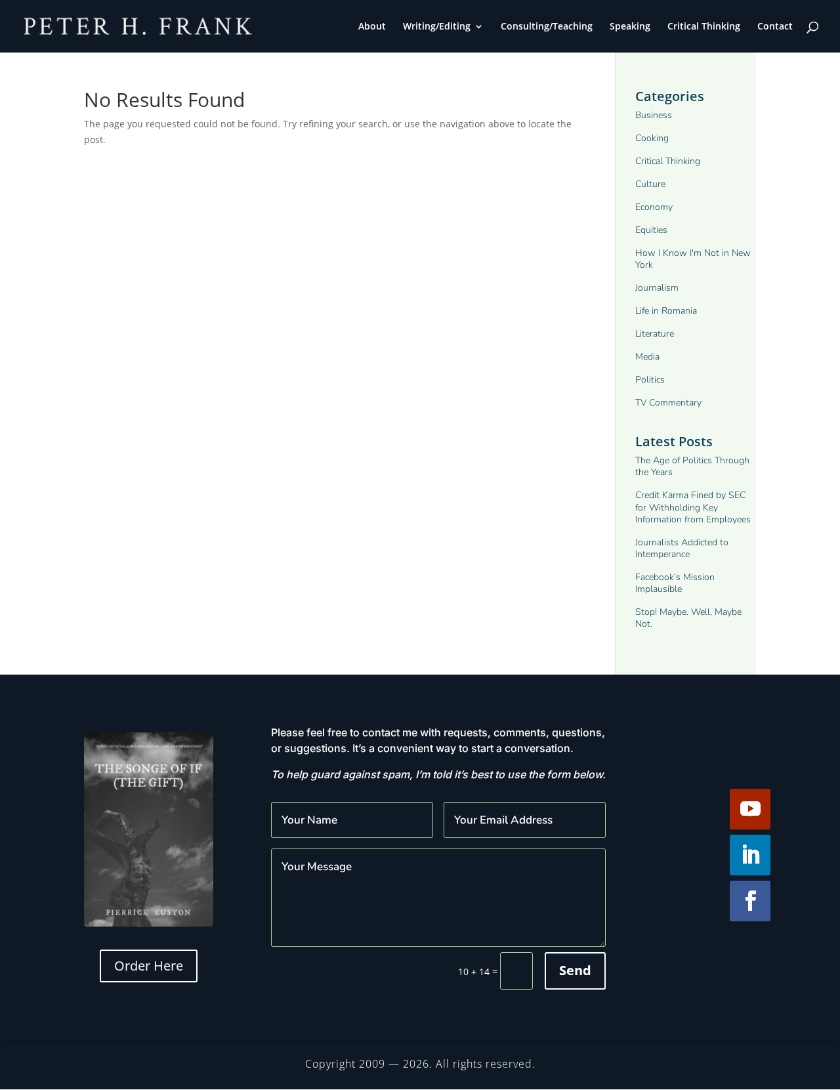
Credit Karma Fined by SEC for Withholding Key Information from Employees (693, 507)
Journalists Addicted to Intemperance (681, 548)
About (372, 27)
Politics (650, 380)
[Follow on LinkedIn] (750, 855)
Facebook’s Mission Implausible (675, 583)
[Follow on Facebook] (750, 901)
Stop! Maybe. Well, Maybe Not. (688, 618)
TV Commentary (668, 403)
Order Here (148, 966)
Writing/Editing (437, 27)
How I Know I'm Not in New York (693, 259)
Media (647, 357)
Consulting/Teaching (547, 27)
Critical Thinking (703, 27)
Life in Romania (666, 311)
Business (653, 115)
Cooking (652, 138)
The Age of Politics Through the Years (692, 466)
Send (575, 970)
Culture (650, 184)
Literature (654, 334)
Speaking (630, 27)
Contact (775, 27)
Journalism (657, 288)
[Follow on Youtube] (750, 809)
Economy (654, 207)
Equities (651, 230)
